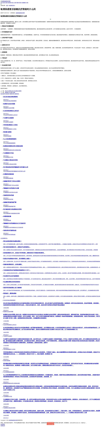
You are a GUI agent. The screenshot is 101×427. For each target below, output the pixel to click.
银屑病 (9, 2)
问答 (27, 2)
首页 (2, 2)
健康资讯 (17, 93)
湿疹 (20, 2)
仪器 (15, 2)
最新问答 (12, 93)
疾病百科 (7, 93)
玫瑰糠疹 (23, 2)
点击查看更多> (4, 238)
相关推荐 (3, 93)
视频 (17, 2)
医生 (13, 2)
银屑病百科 (12, 5)
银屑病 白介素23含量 (10, 92)
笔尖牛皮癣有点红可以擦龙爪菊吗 (13, 91)
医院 (6, 2)
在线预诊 (3, 424)
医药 (4, 2)
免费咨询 (3, 425)
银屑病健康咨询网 (20, 12)
